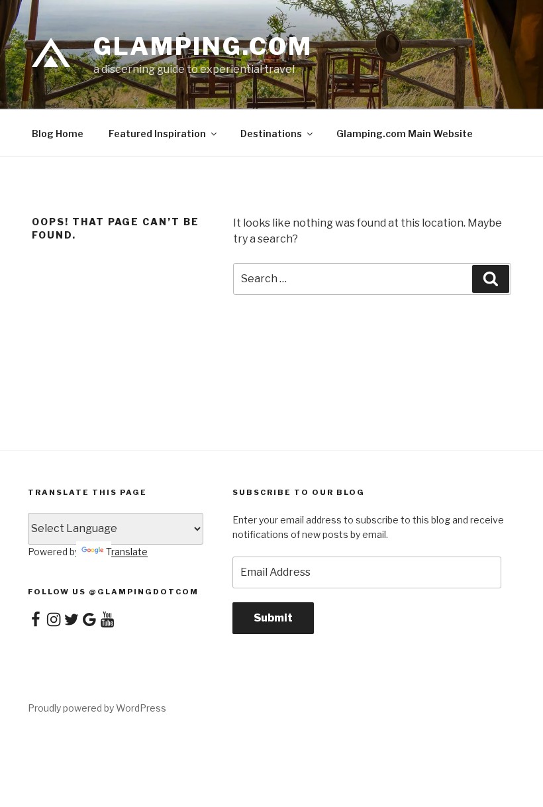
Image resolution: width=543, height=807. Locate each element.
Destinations (271, 133)
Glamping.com (203, 46)
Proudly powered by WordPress (97, 708)
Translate (127, 551)
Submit (273, 618)
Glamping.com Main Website (404, 133)
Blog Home (57, 133)
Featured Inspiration (157, 133)
